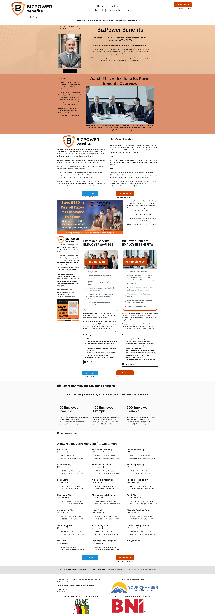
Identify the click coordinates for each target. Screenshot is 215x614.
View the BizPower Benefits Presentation (72, 569)
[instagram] (33, 17)
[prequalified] (183, 2)
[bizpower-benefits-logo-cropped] (32, 2)
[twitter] (27, 17)
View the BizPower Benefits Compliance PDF (142, 569)
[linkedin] (36, 17)
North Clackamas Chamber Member (133, 579)
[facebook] (30, 17)
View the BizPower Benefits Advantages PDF (107, 569)
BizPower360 (69, 31)
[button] (101, 362)
